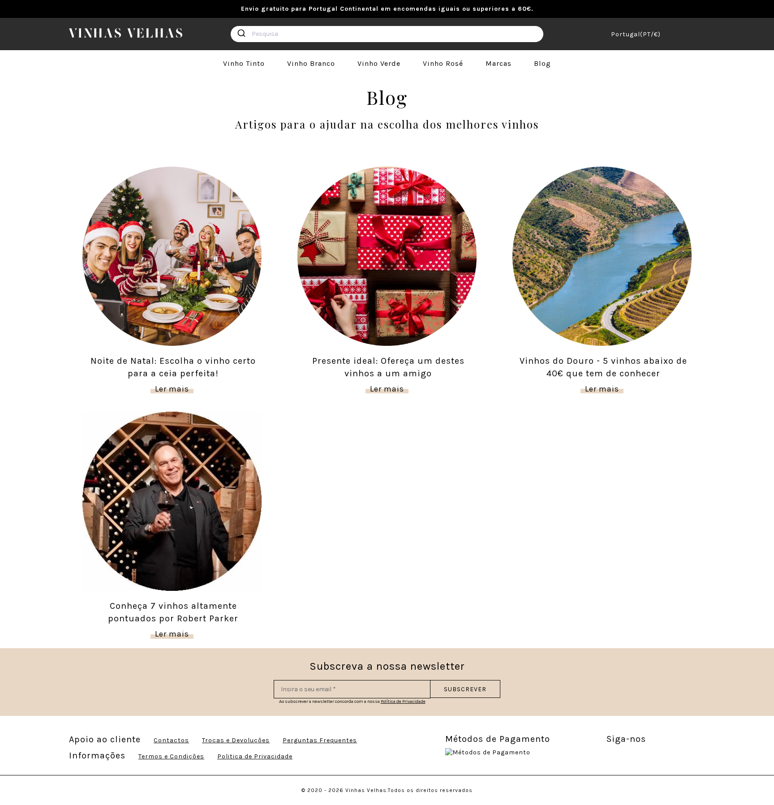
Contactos (171, 740)
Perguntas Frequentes (320, 740)
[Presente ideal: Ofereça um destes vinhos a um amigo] (387, 255)
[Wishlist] (687, 34)
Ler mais (172, 389)
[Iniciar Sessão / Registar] (672, 34)
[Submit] (241, 33)
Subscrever (465, 689)
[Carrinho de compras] (702, 34)
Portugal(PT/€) (636, 34)
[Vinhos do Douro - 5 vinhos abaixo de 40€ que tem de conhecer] (602, 255)
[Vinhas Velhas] (125, 33)
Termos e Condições (171, 756)
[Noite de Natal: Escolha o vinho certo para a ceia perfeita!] (172, 255)
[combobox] (387, 34)
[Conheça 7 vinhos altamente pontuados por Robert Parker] (172, 501)
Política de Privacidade (403, 701)
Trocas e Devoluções (236, 740)
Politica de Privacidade (254, 756)
